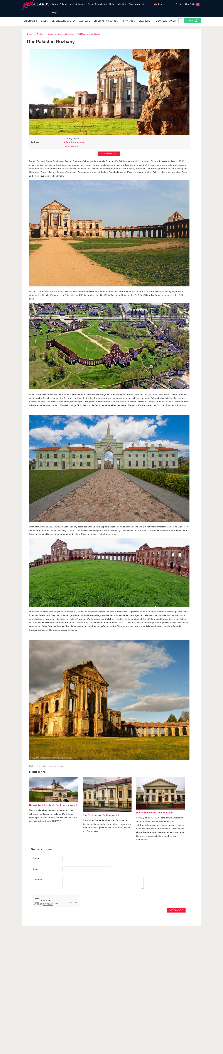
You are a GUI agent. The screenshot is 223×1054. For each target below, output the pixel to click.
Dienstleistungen (166, 21)
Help (54, 12)
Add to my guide (109, 154)
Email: (36, 869)
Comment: (38, 879)
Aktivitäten (128, 21)
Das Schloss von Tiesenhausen (154, 812)
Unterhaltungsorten (106, 21)
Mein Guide (190, 4)
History (59, 766)
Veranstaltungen (77, 4)
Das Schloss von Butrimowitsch (101, 815)
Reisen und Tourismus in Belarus (40, 34)
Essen (44, 21)
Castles (52, 766)
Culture (32, 766)
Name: (36, 858)
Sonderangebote (137, 4)
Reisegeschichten (117, 4)
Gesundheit (145, 21)
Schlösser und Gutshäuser (89, 34)
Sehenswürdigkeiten (63, 21)
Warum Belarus (59, 4)
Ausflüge (84, 21)
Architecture (42, 766)
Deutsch (161, 4)
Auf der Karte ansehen (74, 142)
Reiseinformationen (97, 4)
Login (191, 20)
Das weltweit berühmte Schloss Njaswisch (53, 805)
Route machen (71, 146)
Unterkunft (30, 21)
